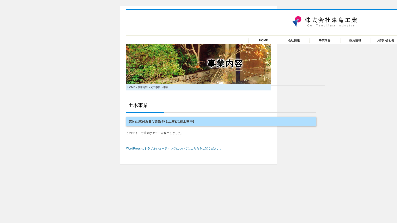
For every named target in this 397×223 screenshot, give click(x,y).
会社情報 (294, 40)
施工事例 (155, 87)
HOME (263, 40)
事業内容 (324, 40)
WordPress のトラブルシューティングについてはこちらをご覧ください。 (174, 148)
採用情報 (355, 40)
